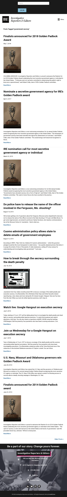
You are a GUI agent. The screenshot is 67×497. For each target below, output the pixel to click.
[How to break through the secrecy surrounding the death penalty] (16, 279)
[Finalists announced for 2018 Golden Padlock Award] (12, 60)
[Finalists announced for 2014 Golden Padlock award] (12, 408)
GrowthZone (51, 494)
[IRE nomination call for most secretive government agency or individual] (12, 172)
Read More (7, 85)
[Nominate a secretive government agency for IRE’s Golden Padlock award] (12, 115)
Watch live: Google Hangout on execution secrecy (32, 307)
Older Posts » (59, 439)
